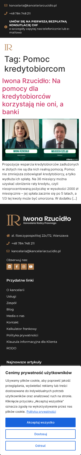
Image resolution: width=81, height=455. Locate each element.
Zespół (11, 303)
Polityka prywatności (41, 411)
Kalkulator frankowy (21, 329)
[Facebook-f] (17, 267)
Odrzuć (40, 445)
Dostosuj (40, 434)
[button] (71, 47)
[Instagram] (24, 267)
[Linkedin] (9, 267)
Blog (10, 309)
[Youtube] (31, 267)
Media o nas (15, 316)
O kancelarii (15, 290)
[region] (40, 410)
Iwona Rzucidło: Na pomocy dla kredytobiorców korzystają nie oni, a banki (33, 96)
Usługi (11, 296)
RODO (11, 348)
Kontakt (12, 322)
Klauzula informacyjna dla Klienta (31, 342)
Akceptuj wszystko (40, 422)
